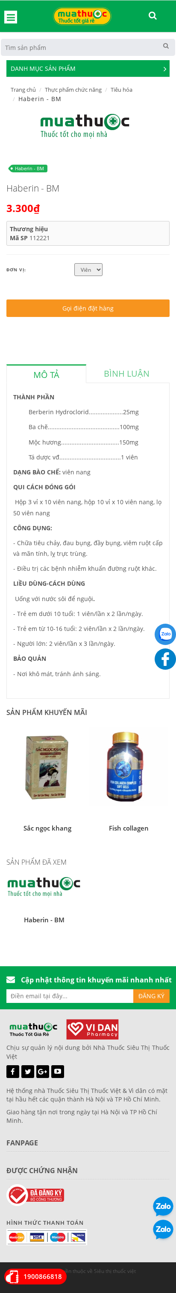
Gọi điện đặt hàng (88, 308)
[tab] (46, 373)
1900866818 (42, 1276)
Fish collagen (129, 828)
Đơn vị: (16, 270)
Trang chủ (23, 89)
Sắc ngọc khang (47, 828)
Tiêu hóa (121, 89)
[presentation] (46, 375)
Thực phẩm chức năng (73, 89)
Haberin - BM (29, 168)
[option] (84, 126)
